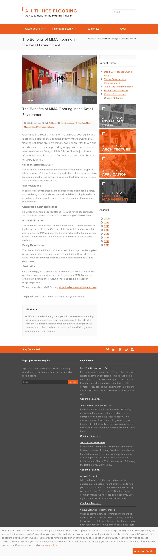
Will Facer (53, 123)
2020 (107, 218)
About (123, 29)
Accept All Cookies (144, 551)
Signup (73, 382)
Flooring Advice (67, 123)
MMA (38, 127)
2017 (106, 230)
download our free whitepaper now (77, 287)
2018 (106, 226)
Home (90, 39)
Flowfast (81, 123)
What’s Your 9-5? (34, 29)
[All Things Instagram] (117, 116)
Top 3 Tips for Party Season (118, 86)
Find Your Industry (62, 29)
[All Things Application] (117, 166)
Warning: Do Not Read (116, 90)
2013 (106, 245)
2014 (106, 241)
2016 (106, 233)
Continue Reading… (90, 398)
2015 (106, 237)
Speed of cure (48, 127)
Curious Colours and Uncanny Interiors (97, 510)
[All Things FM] (117, 191)
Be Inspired (93, 29)
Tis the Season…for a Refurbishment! (96, 405)
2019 (106, 222)
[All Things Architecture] (117, 141)
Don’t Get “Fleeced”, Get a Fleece (95, 368)
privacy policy (49, 545)
